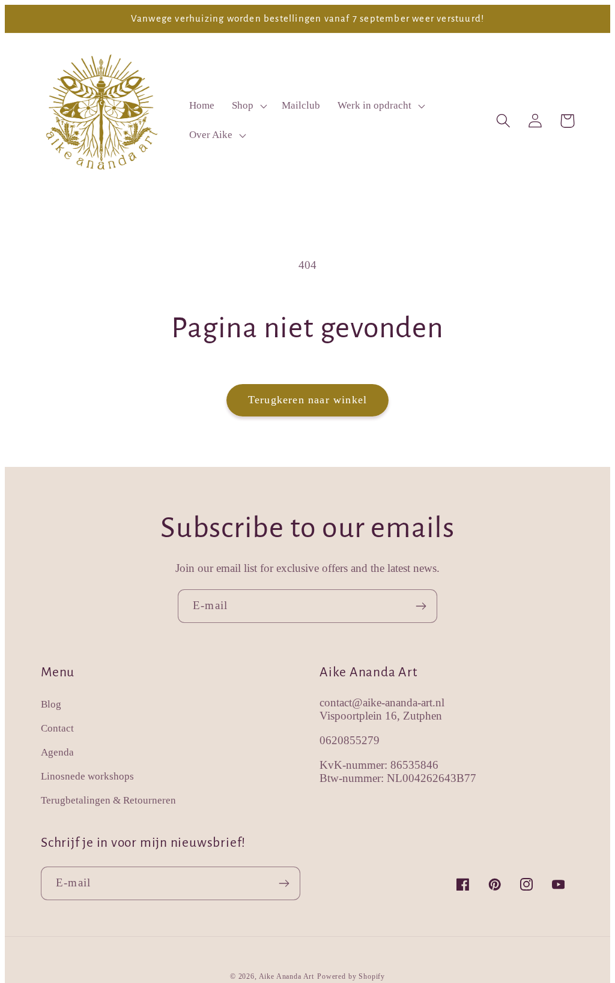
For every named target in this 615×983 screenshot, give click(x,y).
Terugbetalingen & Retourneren (108, 800)
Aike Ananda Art (287, 976)
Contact (57, 728)
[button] (248, 106)
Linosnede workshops (87, 776)
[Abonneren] (421, 606)
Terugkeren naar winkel (307, 400)
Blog (51, 704)
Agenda (57, 752)
